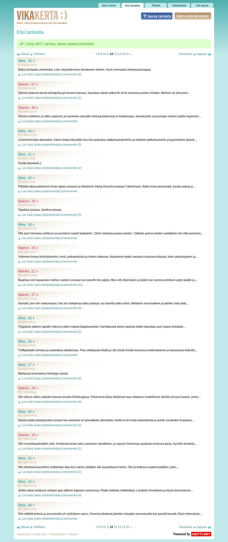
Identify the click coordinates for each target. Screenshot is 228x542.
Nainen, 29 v (28, 388)
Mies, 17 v (26, 365)
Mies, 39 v (26, 505)
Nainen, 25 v (28, 201)
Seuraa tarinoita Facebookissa (157, 16)
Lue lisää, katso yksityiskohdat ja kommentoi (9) (51, 401)
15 (123, 53)
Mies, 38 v (26, 224)
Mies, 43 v (26, 131)
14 (119, 53)
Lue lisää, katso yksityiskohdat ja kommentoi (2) (51, 74)
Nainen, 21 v (28, 271)
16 (127, 53)
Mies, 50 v (26, 412)
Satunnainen (176, 4)
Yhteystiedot (57, 534)
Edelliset (39, 53)
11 (107, 53)
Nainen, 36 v (28, 108)
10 (104, 53)
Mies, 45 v (26, 178)
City (44, 534)
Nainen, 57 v (28, 84)
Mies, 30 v (26, 458)
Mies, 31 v (26, 154)
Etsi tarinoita (129, 4)
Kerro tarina (105, 4)
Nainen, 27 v (28, 295)
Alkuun (25, 53)
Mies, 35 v (26, 61)
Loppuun (201, 53)
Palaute (73, 534)
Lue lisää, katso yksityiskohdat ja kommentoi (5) (51, 214)
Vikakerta (33, 14)
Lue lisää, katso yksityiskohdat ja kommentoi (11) (52, 284)
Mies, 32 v (26, 482)
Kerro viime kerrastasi (192, 16)
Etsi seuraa (198, 4)
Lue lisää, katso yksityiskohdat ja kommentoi (49, 121)
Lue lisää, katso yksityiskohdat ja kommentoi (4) (51, 495)
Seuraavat (185, 53)
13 (115, 53)
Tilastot (149, 4)
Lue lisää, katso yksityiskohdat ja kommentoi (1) (51, 97)
